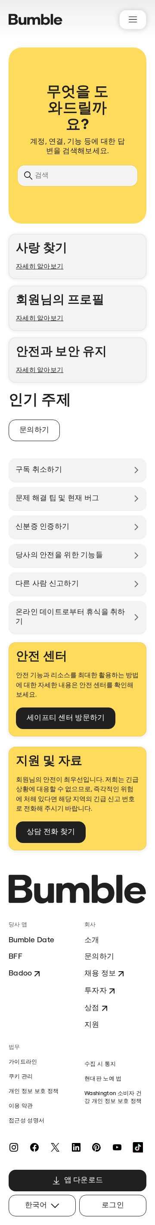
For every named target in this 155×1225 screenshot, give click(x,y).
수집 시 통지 (100, 1064)
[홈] (35, 19)
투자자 (95, 991)
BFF (15, 956)
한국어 (36, 1205)
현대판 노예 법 (103, 1079)
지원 (91, 1025)
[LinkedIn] (76, 1147)
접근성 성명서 (26, 1121)
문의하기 (99, 956)
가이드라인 (23, 1062)
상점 (91, 1008)
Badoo (20, 973)
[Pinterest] (96, 1147)
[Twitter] (55, 1147)
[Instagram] (14, 1147)
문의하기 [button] (34, 430)
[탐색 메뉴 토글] (132, 19)
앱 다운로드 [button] (83, 1180)
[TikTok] (138, 1147)
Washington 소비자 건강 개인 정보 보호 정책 (113, 1097)
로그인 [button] (113, 1205)
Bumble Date (31, 940)
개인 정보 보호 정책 (34, 1091)
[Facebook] (34, 1147)
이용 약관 (21, 1106)
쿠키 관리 (21, 1077)
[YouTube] (117, 1147)
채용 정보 (100, 973)
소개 (91, 940)
